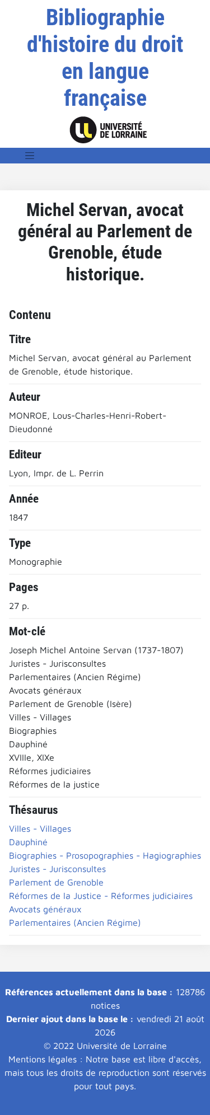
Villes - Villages (40, 828)
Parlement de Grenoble (56, 882)
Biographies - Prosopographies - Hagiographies (105, 855)
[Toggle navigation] (29, 155)
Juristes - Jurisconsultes (57, 869)
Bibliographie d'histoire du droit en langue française (105, 57)
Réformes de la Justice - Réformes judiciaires (101, 896)
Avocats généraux (45, 909)
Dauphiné (28, 842)
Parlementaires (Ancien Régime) (75, 922)
